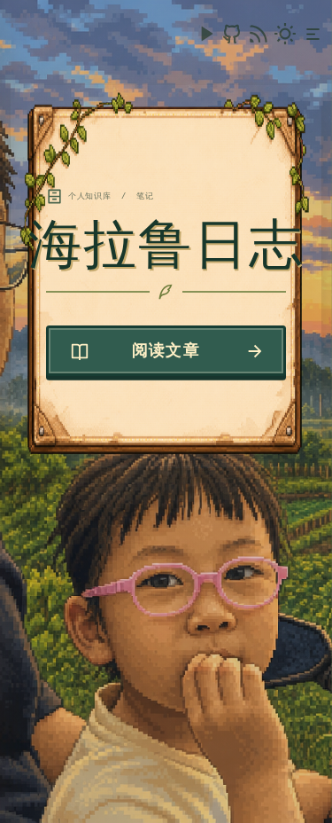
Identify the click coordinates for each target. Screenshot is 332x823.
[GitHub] (231, 33)
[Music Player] (205, 33)
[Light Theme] (285, 33)
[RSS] (258, 33)
